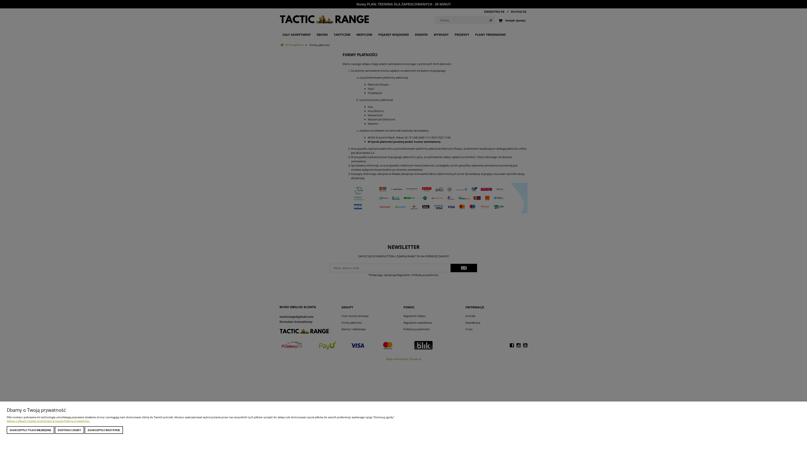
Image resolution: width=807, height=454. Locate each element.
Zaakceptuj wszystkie (104, 430)
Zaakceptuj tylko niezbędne (30, 430)
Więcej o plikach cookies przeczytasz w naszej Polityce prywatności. (48, 421)
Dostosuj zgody (69, 430)
